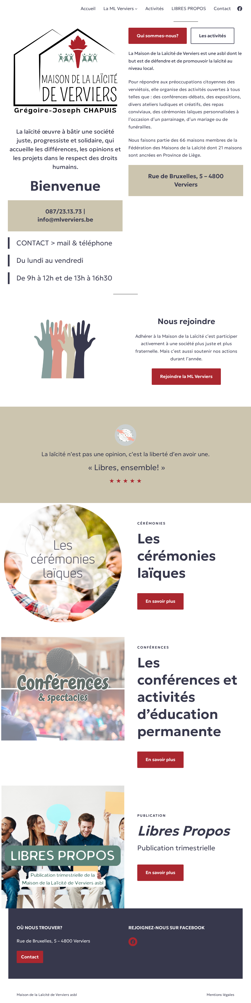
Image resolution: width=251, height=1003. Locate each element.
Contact (30, 957)
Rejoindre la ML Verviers (186, 376)
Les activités (212, 35)
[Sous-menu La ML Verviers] (136, 8)
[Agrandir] (116, 509)
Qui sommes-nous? (157, 35)
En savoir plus (160, 601)
